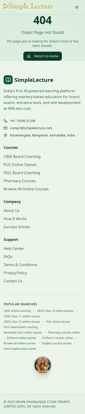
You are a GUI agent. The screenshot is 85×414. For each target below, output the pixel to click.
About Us (11, 210)
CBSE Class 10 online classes (55, 311)
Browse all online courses (20, 343)
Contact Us (13, 280)
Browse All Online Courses (26, 188)
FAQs (8, 256)
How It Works (15, 218)
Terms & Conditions (20, 264)
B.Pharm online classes (21, 338)
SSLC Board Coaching (22, 172)
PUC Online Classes (20, 164)
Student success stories (57, 343)
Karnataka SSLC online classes (23, 332)
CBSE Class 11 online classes (22, 316)
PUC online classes (58, 322)
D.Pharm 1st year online (57, 338)
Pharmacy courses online (64, 332)
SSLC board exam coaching (21, 327)
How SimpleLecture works (20, 349)
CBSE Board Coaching (22, 156)
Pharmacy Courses (20, 180)
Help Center (14, 248)
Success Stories (17, 226)
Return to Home (46, 56)
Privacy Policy (15, 272)
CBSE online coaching (17, 311)
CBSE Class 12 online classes (22, 322)
